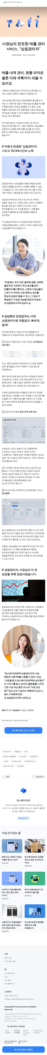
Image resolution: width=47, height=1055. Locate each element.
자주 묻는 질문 (10, 961)
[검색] (27, 3)
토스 (6, 977)
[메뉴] (31, 3)
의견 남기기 (40, 777)
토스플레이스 (10, 984)
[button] (23, 730)
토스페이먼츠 (10, 973)
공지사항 (8, 958)
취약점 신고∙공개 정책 (26, 1033)
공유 (7, 777)
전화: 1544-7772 (11, 996)
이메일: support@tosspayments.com (19, 999)
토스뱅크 (8, 980)
